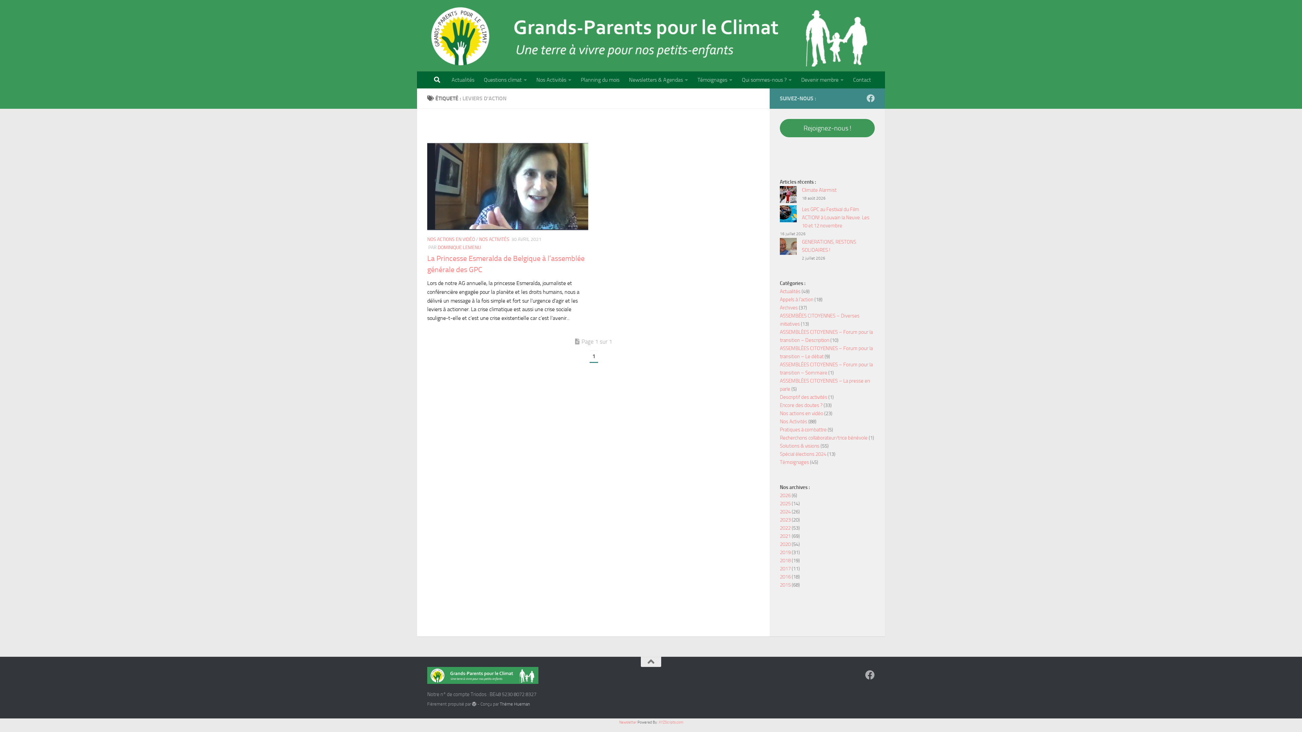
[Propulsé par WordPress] (474, 704)
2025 (785, 504)
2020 (785, 544)
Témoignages (712, 80)
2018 (785, 560)
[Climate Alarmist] (788, 195)
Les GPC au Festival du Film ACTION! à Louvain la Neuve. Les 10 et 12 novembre (835, 217)
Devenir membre (820, 80)
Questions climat (503, 80)
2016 (785, 577)
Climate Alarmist (819, 190)
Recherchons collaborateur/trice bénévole (824, 438)
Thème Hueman (515, 704)
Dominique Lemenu (459, 247)
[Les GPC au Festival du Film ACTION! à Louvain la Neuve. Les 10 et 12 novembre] (788, 215)
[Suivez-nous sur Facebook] (871, 98)
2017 (785, 569)
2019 (785, 552)
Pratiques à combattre (803, 430)
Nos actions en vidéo (451, 239)
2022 (785, 528)
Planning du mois (600, 80)
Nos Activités (551, 80)
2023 (785, 520)
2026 (785, 495)
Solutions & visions (800, 446)
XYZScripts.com (671, 722)
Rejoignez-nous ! (827, 128)
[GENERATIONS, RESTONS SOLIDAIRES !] (788, 247)
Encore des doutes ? (801, 405)
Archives (789, 308)
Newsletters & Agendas (656, 80)
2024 (785, 512)
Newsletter (628, 722)
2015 (785, 585)
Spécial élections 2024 (803, 454)
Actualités (463, 80)
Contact (862, 80)
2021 (785, 536)
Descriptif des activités (803, 397)
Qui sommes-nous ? (764, 80)
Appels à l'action (796, 300)
